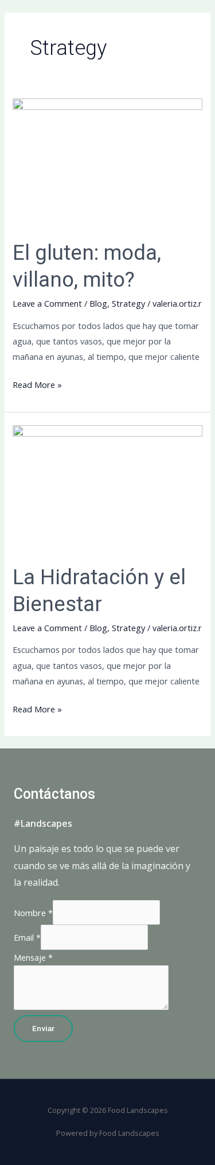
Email (27, 937)
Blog (98, 303)
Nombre (33, 912)
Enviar (43, 1028)
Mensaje (33, 957)
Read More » (37, 383)
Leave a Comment (47, 303)
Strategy (128, 303)
